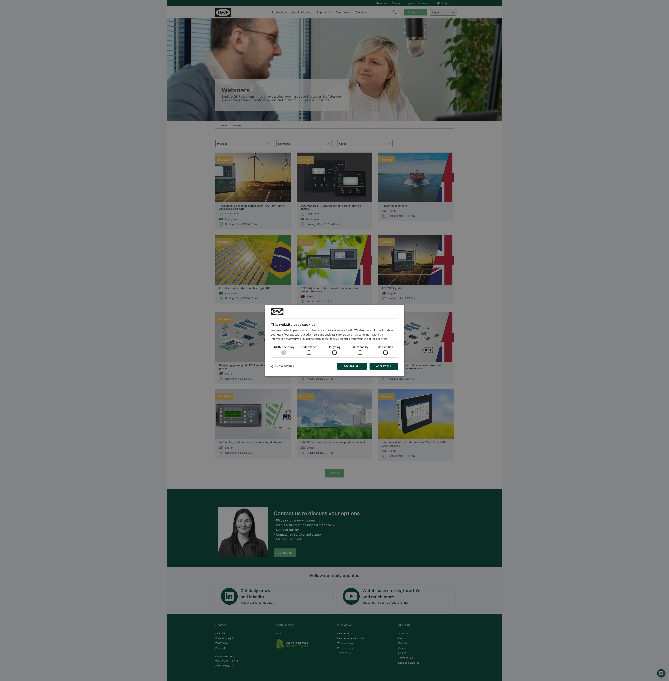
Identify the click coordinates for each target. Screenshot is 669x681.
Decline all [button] (352, 366)
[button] (282, 366)
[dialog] (334, 340)
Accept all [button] (383, 366)
